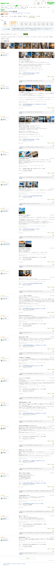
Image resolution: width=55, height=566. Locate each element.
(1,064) (32, 16)
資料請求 (24, 563)
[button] (5, 46)
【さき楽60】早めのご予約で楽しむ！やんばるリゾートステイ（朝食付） (31, 139)
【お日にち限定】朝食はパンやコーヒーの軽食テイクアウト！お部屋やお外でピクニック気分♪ (33, 460)
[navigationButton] (53, 45)
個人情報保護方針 (8, 563)
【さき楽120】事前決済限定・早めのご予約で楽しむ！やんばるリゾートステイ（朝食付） (32, 365)
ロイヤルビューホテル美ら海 (9, 11)
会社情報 (4, 563)
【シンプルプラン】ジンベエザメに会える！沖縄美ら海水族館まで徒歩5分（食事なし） (32, 283)
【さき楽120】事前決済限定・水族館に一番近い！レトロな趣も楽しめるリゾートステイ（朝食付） (34, 308)
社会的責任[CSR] (14, 563)
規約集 (21, 563)
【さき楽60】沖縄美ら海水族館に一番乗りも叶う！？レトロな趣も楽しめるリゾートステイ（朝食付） (34, 104)
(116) (20, 16)
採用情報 (18, 563)
